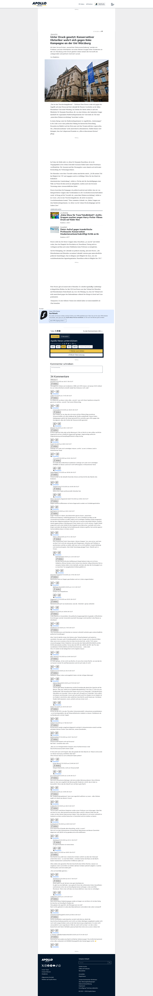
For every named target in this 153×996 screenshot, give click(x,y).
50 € (69, 347)
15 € (58, 347)
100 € (75, 347)
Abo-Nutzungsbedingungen (87, 981)
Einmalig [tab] (55, 336)
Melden (55, 383)
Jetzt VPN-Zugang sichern (57, 320)
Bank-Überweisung (77, 355)
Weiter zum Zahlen (77, 351)
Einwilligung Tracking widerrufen (88, 988)
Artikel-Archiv (83, 966)
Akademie (45, 974)
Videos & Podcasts (84, 968)
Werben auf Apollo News (49, 979)
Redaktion (63, 222)
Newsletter (82, 971)
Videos (82, 4)
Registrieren (82, 976)
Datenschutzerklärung (85, 984)
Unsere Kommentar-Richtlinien (88, 979)
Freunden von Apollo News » (88, 994)
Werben (90, 4)
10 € (52, 347)
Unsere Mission (46, 972)
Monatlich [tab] (65, 336)
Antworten (55, 393)
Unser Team (45, 969)
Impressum (82, 986)
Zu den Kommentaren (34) (92, 331)
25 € (63, 346)
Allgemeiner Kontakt (48, 977)
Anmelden (82, 974)
